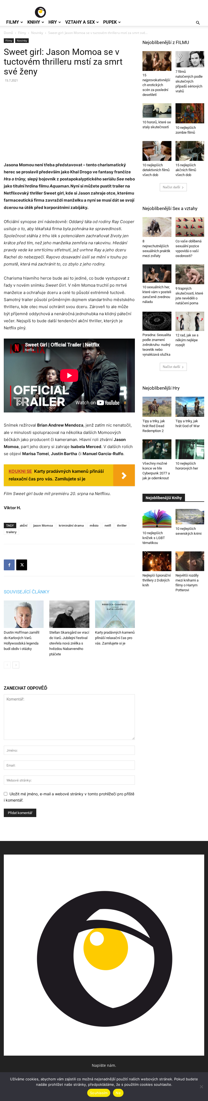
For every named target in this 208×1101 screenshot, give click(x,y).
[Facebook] (9, 564)
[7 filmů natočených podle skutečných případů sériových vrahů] (190, 59)
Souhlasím (99, 1093)
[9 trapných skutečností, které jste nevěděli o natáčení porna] (190, 274)
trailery (11, 532)
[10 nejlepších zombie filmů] (190, 113)
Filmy (12, 22)
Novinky (37, 32)
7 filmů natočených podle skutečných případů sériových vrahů (189, 81)
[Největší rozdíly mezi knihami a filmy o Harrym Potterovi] (190, 561)
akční (23, 525)
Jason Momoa (43, 525)
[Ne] (201, 1086)
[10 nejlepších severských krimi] (190, 517)
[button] (197, 23)
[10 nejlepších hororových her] (190, 449)
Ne (118, 1093)
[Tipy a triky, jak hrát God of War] (190, 407)
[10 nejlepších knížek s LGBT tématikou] (156, 519)
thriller (122, 525)
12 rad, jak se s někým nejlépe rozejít (187, 340)
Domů (8, 32)
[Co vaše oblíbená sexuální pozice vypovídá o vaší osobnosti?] (190, 227)
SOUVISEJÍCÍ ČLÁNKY (26, 592)
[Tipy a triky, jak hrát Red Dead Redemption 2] (156, 407)
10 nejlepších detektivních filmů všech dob (156, 170)
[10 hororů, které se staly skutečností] (156, 110)
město (94, 525)
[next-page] (15, 665)
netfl (108, 525)
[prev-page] (7, 665)
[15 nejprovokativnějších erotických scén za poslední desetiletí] (156, 61)
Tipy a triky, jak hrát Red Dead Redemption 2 (153, 426)
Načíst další (171, 187)
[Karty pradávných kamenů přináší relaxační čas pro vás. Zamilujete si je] (115, 614)
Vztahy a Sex (80, 22)
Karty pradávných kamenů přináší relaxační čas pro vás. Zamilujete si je (115, 637)
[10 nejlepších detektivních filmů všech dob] (156, 151)
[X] (21, 564)
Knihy (33, 22)
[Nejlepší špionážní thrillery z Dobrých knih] (156, 561)
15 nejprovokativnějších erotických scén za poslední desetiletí (156, 85)
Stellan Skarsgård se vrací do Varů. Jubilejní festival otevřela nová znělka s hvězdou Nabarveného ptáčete (69, 643)
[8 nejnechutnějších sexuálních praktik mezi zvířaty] (156, 227)
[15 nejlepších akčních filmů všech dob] (190, 151)
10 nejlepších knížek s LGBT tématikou (153, 538)
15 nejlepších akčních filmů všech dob (186, 170)
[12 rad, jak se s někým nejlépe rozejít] (190, 321)
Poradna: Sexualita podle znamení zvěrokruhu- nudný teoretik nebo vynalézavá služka (156, 344)
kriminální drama (71, 525)
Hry (52, 22)
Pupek (110, 22)
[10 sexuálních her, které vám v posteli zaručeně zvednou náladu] (156, 273)
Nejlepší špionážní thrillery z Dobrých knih (156, 580)
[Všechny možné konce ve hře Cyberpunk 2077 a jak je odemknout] (156, 449)
